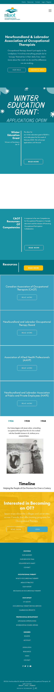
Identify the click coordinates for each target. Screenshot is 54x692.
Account (27, 640)
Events (24, 2)
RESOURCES (27, 652)
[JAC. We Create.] (27, 688)
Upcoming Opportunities (27, 621)
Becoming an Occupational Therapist (27, 591)
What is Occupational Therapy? (27, 578)
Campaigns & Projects (27, 610)
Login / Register (46, 2)
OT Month (27, 602)
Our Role (17, 70)
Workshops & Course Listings (27, 625)
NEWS (27, 656)
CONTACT (27, 660)
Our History (27, 587)
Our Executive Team (27, 559)
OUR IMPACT (27, 598)
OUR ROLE (27, 551)
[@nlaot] (28, 666)
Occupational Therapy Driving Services (27, 606)
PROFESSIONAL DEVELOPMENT (27, 617)
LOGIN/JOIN (27, 647)
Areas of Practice (27, 583)
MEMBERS (27, 632)
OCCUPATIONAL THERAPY (27, 574)
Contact (37, 2)
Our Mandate (27, 555)
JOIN (37, 529)
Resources (30, 2)
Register (27, 636)
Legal (26, 685)
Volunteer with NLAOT (27, 563)
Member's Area (37, 70)
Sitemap (21, 685)
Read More (33, 162)
